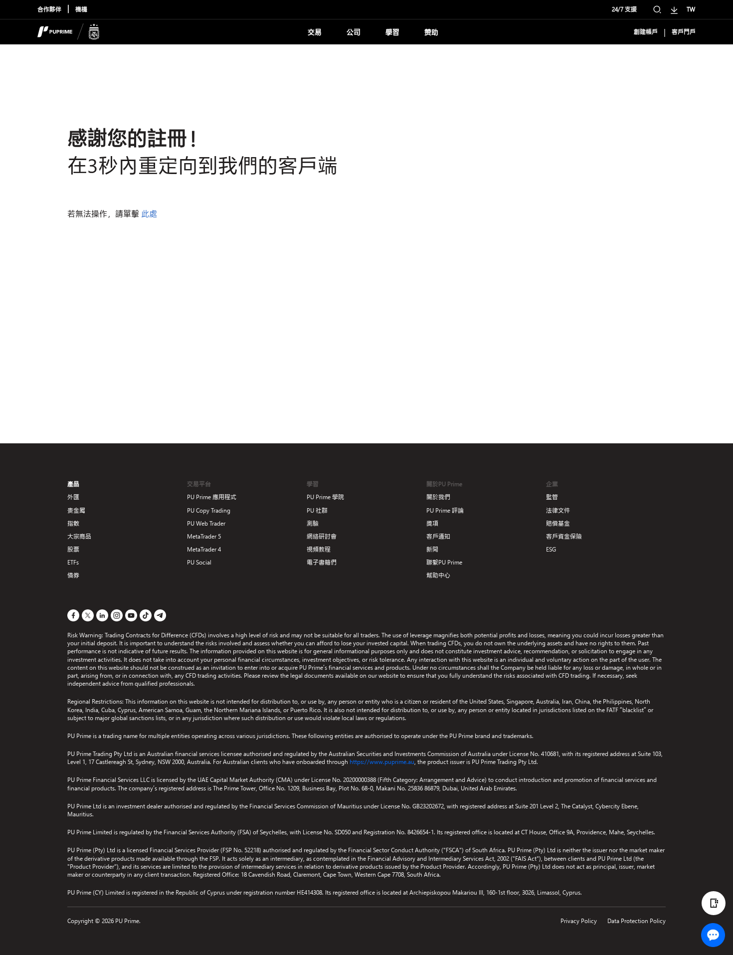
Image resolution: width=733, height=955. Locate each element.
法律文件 (558, 510)
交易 (315, 32)
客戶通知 (438, 536)
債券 (73, 575)
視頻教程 (319, 549)
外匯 (73, 497)
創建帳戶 (646, 31)
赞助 (431, 32)
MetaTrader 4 (204, 549)
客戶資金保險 (564, 536)
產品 (73, 484)
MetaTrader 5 (204, 536)
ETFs (73, 562)
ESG (551, 549)
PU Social (199, 562)
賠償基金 (558, 523)
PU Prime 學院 (325, 497)
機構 (81, 9)
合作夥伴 (49, 9)
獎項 (432, 523)
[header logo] (68, 31)
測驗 (313, 523)
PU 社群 (317, 510)
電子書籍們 (322, 562)
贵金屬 (76, 510)
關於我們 (438, 497)
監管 (552, 497)
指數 (73, 523)
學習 (392, 32)
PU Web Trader (206, 523)
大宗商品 (79, 536)
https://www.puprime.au (382, 761)
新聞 (432, 549)
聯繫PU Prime (444, 562)
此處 (149, 213)
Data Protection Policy (636, 921)
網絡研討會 (322, 536)
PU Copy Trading (208, 510)
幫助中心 (438, 575)
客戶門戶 (684, 31)
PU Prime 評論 (445, 510)
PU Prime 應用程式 (211, 497)
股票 (73, 549)
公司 (354, 32)
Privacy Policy (578, 921)
